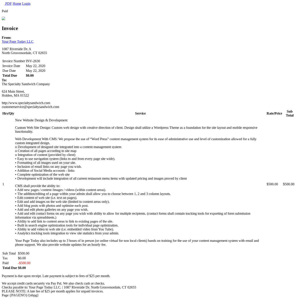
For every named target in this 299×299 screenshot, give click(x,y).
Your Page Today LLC (17, 41)
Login (26, 3)
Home (17, 3)
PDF (8, 3)
